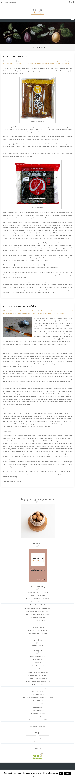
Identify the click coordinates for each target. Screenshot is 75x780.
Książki (36, 669)
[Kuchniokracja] (37, 11)
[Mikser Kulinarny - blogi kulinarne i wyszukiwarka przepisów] (37, 756)
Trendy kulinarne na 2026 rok (38, 595)
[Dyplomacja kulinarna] (37, 521)
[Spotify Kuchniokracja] (37, 565)
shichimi (34, 313)
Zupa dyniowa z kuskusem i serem (38, 633)
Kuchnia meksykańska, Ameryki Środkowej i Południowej (37, 697)
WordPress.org (38, 748)
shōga (43, 63)
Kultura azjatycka (36, 710)
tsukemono (57, 313)
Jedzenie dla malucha (36, 665)
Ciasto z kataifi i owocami (38, 602)
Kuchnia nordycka (36, 700)
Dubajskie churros (38, 624)
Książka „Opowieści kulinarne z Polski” (38, 592)
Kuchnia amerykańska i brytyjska (36, 672)
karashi (71, 311)
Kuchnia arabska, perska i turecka (37, 675)
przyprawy (23, 313)
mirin (22, 63)
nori (26, 63)
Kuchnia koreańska (36, 694)
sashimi (29, 313)
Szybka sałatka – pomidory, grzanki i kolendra (38, 611)
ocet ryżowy (30, 63)
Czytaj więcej (37, 777)
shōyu (47, 63)
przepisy (18, 313)
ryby (35, 63)
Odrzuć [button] (67, 773)
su (56, 63)
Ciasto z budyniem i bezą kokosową (37, 630)
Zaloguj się (38, 738)
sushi (59, 63)
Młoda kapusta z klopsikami (37, 617)
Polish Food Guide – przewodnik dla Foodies (38, 614)
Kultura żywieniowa (58, 61)
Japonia (36, 662)
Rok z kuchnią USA (37, 723)
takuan (63, 63)
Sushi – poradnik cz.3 (15, 56)
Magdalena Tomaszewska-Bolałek (28, 61)
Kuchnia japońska (47, 61)
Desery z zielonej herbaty (36, 656)
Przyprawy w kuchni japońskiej (20, 306)
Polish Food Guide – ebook (38, 621)
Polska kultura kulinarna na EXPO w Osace (37, 598)
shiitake (39, 63)
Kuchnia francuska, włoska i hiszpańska (36, 681)
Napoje (37, 716)
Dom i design (36, 659)
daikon (4, 63)
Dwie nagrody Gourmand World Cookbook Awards (37, 608)
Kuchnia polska (36, 704)
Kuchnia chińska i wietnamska (37, 678)
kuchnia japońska (16, 63)
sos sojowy (52, 63)
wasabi (67, 63)
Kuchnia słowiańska (37, 707)
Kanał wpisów (38, 742)
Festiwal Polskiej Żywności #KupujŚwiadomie (38, 605)
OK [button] (61, 773)
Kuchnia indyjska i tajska (36, 688)
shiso (38, 313)
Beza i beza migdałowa (38, 627)
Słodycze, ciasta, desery (36, 726)
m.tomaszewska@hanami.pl (9, 2)
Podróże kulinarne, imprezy (36, 720)
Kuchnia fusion (36, 685)
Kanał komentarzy (38, 745)
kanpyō (9, 63)
